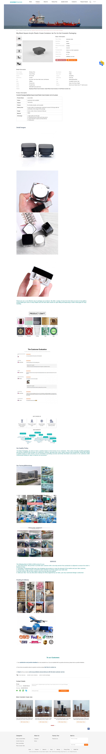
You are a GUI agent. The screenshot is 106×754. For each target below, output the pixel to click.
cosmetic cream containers (32, 675)
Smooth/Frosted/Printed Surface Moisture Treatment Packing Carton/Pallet (43, 719)
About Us (46, 1)
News (51, 749)
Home (30, 1)
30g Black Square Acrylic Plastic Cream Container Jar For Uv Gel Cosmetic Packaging (47, 30)
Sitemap (58, 749)
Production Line (55, 738)
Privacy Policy (67, 749)
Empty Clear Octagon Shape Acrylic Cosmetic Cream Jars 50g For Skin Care (81, 719)
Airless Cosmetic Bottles (20, 738)
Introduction (36, 738)
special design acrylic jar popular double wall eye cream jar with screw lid (24, 719)
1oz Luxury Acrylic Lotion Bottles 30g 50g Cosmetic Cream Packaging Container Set (62, 719)
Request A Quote (84, 1)
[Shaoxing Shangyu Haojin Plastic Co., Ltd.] (16, 2)
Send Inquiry (64, 690)
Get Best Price (61, 60)
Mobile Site (76, 749)
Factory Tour (54, 1)
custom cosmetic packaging (44, 675)
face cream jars (22, 675)
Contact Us (74, 1)
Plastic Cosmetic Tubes (20, 745)
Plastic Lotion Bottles (20, 743)
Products (38, 1)
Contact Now (72, 60)
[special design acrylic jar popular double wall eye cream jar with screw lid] (24, 708)
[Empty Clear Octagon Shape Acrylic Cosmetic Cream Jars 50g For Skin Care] (81, 708)
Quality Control (64, 1)
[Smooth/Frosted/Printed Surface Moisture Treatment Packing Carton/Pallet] (43, 708)
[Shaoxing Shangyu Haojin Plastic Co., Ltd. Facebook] (89, 729)
